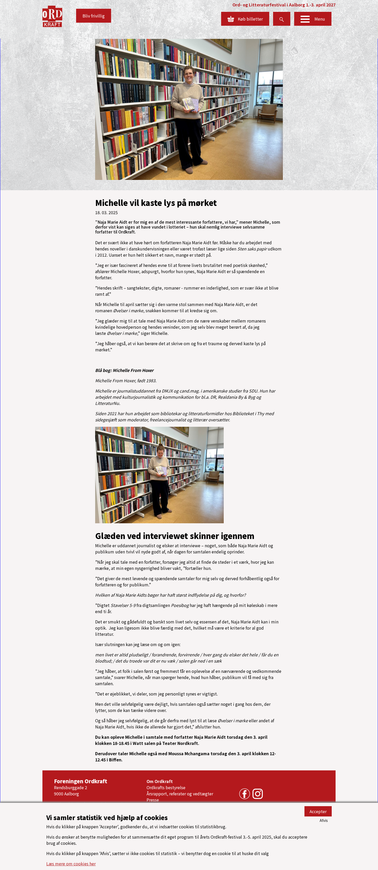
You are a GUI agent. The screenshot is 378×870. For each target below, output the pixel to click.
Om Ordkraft (160, 781)
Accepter (318, 811)
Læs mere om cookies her (71, 863)
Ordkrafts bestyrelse (166, 787)
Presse (153, 800)
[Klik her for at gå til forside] (52, 16)
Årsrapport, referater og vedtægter (180, 793)
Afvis (324, 820)
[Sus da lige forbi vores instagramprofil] (256, 793)
